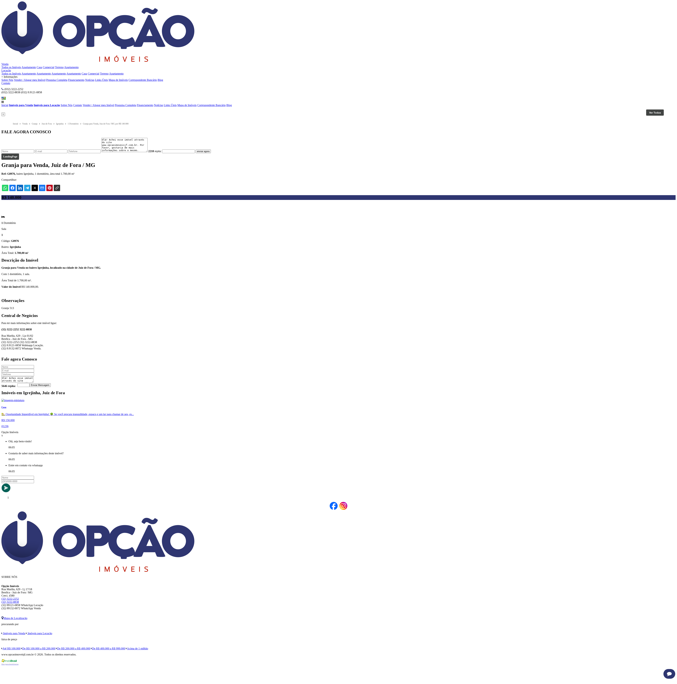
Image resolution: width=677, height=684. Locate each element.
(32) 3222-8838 (10, 601)
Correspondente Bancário (143, 79)
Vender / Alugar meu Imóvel (29, 79)
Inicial (4, 105)
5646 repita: (8, 385)
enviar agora (203, 151)
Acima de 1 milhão (137, 648)
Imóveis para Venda (21, 105)
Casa (39, 67)
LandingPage (10, 156)
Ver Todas (655, 112)
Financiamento (76, 79)
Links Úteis (101, 79)
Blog (160, 79)
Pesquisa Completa (56, 79)
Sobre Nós (7, 79)
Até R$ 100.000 (11, 648)
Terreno (59, 67)
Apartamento (29, 67)
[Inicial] (97, 60)
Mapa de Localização (15, 618)
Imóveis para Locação (47, 105)
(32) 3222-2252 (10, 598)
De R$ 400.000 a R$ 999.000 (108, 648)
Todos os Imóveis (11, 67)
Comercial (48, 67)
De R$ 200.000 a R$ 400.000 (73, 648)
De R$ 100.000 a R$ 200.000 (38, 648)
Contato (5, 83)
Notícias (89, 79)
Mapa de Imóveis (118, 79)
